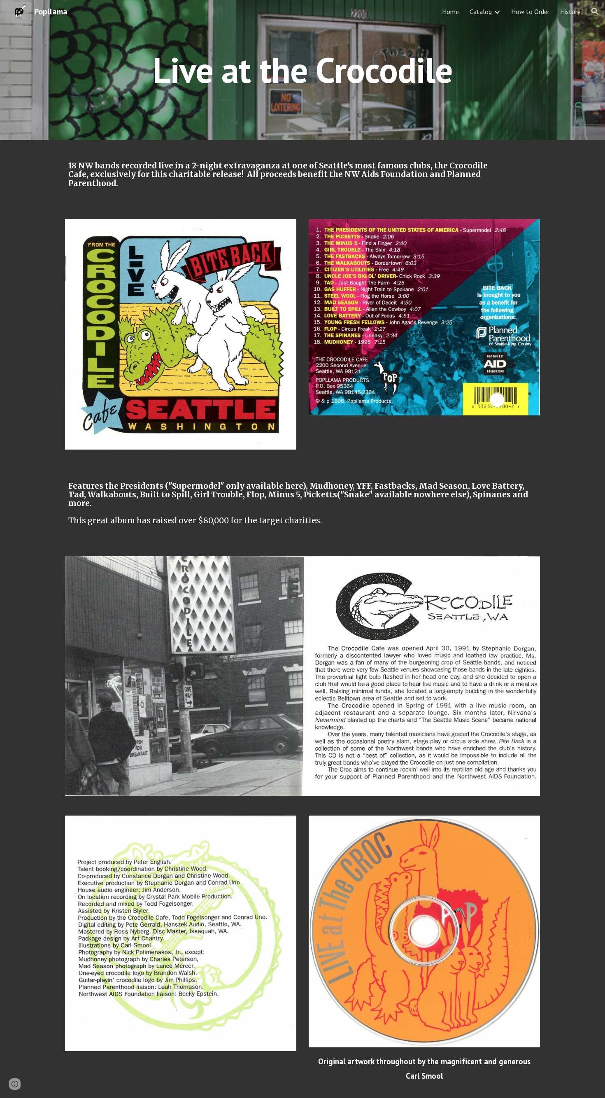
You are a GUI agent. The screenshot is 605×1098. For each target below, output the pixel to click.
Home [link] (450, 11)
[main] (302, 70)
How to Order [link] (530, 11)
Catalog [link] (481, 11)
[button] (595, 11)
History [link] (570, 11)
